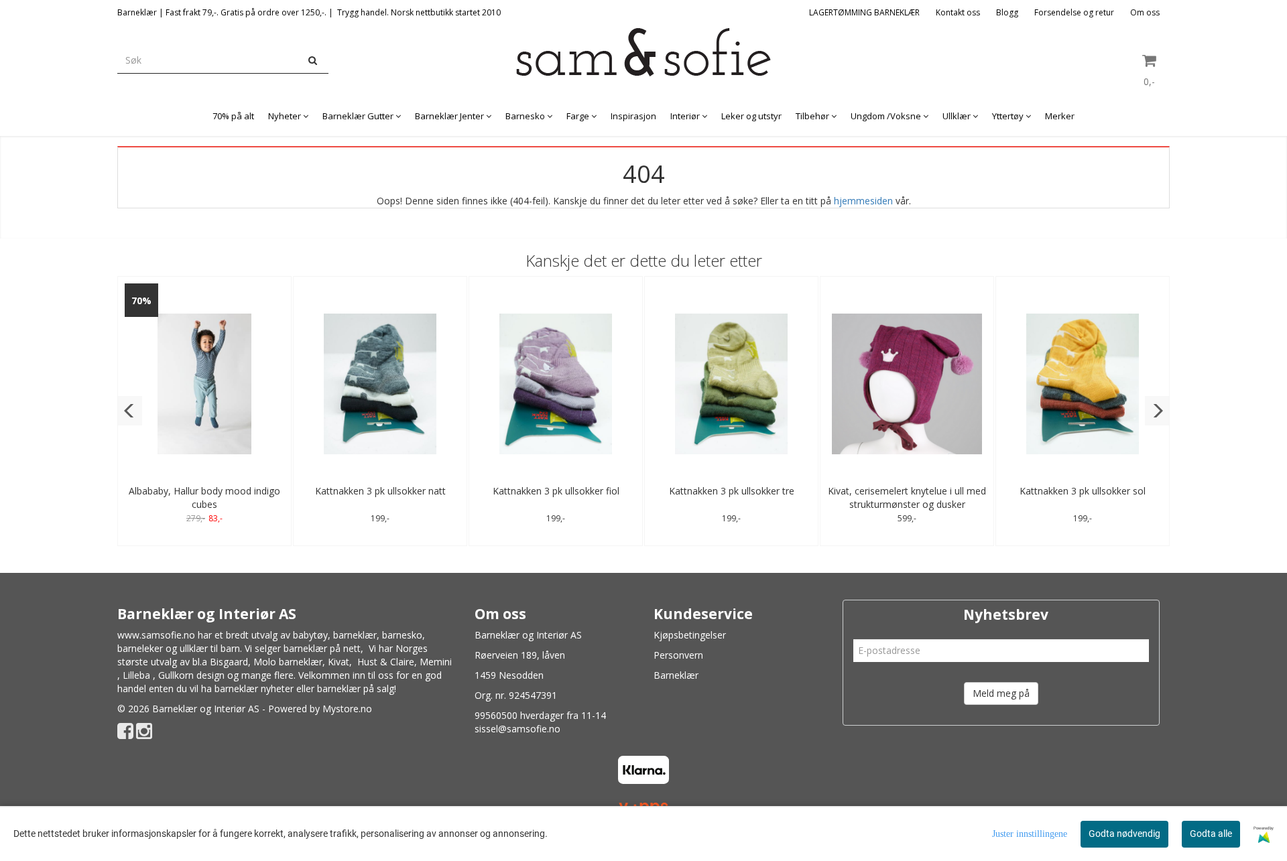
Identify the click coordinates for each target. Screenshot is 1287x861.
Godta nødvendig (1124, 833)
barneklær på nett (322, 648)
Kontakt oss (958, 12)
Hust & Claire (385, 661)
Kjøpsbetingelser (690, 634)
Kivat (338, 661)
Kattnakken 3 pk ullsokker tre (731, 490)
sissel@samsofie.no (517, 728)
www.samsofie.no (156, 634)
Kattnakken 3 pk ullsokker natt (380, 490)
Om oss (1145, 12)
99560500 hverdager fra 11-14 (540, 715)
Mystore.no (347, 708)
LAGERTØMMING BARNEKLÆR (864, 12)
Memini (436, 661)
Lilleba (136, 675)
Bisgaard (229, 661)
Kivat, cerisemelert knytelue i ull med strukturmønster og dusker (907, 497)
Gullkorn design (191, 675)
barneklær (355, 634)
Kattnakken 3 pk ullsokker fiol (556, 490)
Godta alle (1211, 833)
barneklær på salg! (356, 688)
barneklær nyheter (254, 688)
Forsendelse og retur (1074, 12)
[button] (129, 410)
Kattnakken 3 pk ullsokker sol (1083, 490)
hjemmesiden (863, 200)
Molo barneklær (287, 661)
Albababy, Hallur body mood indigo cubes (204, 497)
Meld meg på (1001, 693)
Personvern (678, 655)
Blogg (1007, 12)
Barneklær (676, 675)
